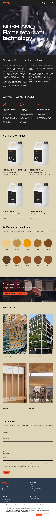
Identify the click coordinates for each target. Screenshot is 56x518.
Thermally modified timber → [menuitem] (36, 488)
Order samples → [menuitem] (5, 501)
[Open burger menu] (52, 3)
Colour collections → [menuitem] (7, 499)
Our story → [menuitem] (32, 500)
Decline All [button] (46, 514)
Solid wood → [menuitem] (33, 486)
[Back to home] (6, 3)
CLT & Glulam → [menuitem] (33, 490)
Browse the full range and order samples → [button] (15, 293)
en (47, 3)
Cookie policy (41, 508)
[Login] (42, 3)
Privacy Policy (34, 508)
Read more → (6, 176)
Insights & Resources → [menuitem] (35, 498)
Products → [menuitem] (32, 484)
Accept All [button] (39, 514)
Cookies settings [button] (32, 514)
